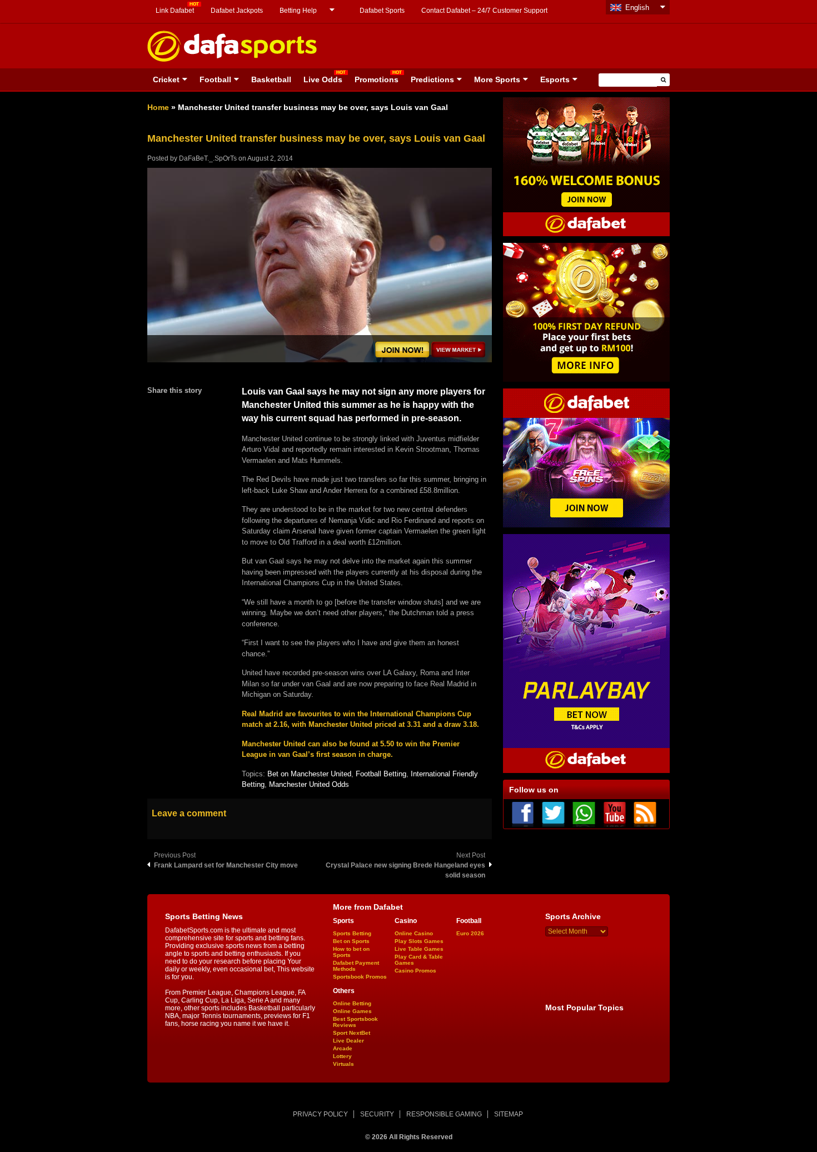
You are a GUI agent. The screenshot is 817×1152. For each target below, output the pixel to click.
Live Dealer (348, 1041)
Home (158, 107)
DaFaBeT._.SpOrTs (208, 158)
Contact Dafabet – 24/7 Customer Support (484, 10)
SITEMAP (508, 1114)
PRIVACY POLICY (320, 1114)
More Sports (497, 79)
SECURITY (377, 1114)
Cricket (166, 79)
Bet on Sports (351, 941)
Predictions (432, 79)
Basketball (271, 79)
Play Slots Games (419, 941)
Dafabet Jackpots (237, 10)
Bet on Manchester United (309, 774)
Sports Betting (352, 933)
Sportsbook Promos (360, 977)
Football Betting (381, 774)
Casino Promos (415, 971)
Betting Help (298, 10)
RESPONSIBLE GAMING (444, 1114)
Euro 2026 (470, 933)
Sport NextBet (351, 1033)
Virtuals (343, 1064)
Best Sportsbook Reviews (355, 1022)
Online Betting (352, 1003)
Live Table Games (419, 949)
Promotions (376, 79)
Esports (555, 79)
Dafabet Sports (382, 10)
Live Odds (322, 79)
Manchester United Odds (309, 784)
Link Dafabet (175, 10)
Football (215, 79)
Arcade (342, 1048)
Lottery (342, 1056)
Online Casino (414, 933)
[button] (663, 79)
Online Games (352, 1011)
